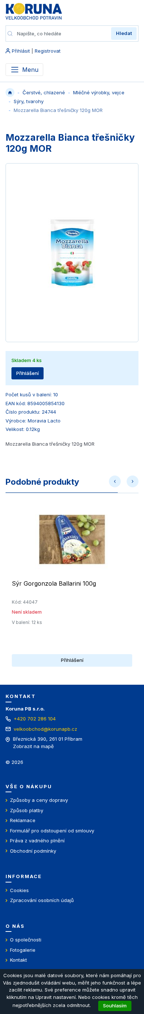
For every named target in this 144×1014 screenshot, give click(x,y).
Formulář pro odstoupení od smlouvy (52, 831)
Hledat (124, 33)
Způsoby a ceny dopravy (39, 800)
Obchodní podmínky (33, 851)
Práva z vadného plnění (37, 840)
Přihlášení (27, 373)
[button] (115, 481)
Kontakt (18, 960)
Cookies (19, 890)
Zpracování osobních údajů (42, 900)
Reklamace (22, 820)
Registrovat (48, 51)
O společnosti (25, 940)
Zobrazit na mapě (33, 746)
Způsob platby (26, 810)
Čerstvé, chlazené (44, 92)
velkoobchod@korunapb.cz (45, 729)
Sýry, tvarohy (29, 101)
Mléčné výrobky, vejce (98, 92)
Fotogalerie (22, 950)
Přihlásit (21, 51)
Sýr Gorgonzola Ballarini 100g (54, 583)
